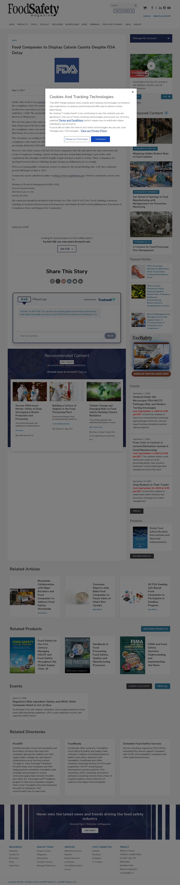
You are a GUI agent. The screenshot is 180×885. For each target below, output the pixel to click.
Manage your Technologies (77, 139)
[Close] (133, 92)
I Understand (100, 139)
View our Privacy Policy (94, 131)
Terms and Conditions (71, 120)
